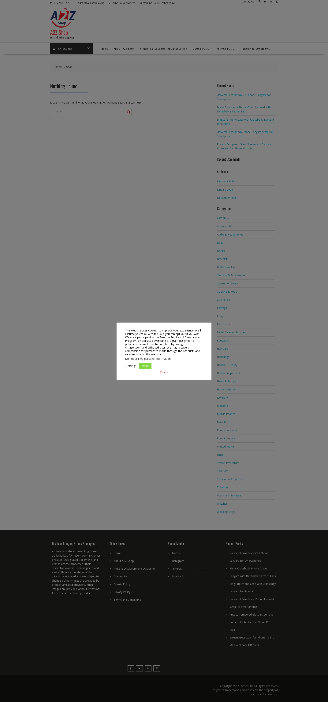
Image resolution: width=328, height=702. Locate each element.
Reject (164, 372)
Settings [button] (131, 365)
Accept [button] (145, 365)
